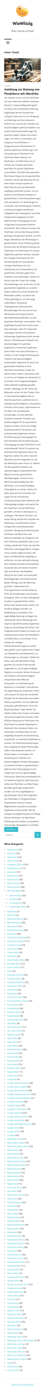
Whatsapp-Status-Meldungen (20, 1340)
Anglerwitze (12, 849)
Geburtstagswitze (15, 1019)
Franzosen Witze (14, 997)
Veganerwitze (13, 1310)
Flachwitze (12, 993)
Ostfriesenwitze (14, 1202)
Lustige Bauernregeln (17, 1086)
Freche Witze (13, 1008)
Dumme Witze (13, 967)
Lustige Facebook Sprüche (19, 1094)
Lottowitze (12, 1079)
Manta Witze (13, 1154)
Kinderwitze (12, 1053)
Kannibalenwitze (14, 1049)
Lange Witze (12, 1071)
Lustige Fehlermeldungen (18, 1098)
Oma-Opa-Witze (14, 1187)
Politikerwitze (13, 1217)
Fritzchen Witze (14, 1012)
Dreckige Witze (14, 963)
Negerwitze (12, 1183)
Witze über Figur (14, 1347)
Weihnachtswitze (15, 1329)
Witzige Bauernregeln (17, 1359)
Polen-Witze (12, 1213)
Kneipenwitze (13, 1060)
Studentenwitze (14, 1288)
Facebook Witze (14, 978)
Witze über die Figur (16, 1344)
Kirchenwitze (13, 1056)
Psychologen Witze (17, 906)
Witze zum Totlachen (16, 1355)
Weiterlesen (10, 829)
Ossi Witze (12, 1191)
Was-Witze (12, 1325)
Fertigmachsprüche (16, 982)
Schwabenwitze (14, 1254)
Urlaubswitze (13, 1306)
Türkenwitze (12, 1303)
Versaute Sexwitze (15, 1318)
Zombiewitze (13, 1366)
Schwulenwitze (14, 1265)
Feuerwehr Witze (15, 986)
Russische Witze (14, 1236)
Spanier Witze (13, 1280)
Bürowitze (11, 933)
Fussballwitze (13, 1015)
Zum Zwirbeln (13, 1370)
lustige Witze (13, 1127)
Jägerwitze (12, 1042)
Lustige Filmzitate (15, 1101)
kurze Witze (12, 1064)
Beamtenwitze (13, 887)
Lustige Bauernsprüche (17, 1090)
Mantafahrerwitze (15, 1157)
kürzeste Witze (14, 1068)
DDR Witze (12, 956)
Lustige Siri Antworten (17, 1109)
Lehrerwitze (12, 1075)
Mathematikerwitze (16, 1165)
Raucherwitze (13, 1228)
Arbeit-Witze (13, 860)
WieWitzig (22, 23)
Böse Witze (12, 926)
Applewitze (12, 857)
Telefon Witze (13, 1295)
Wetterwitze (13, 1333)
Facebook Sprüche (15, 974)
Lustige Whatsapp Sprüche (19, 1124)
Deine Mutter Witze (16, 960)
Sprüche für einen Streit (18, 1284)
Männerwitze (13, 1150)
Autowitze (11, 872)
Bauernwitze (13, 879)
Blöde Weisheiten (15, 919)
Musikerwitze (13, 1176)
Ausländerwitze (14, 868)
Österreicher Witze (15, 1195)
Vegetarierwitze (14, 1314)
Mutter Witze (13, 1180)
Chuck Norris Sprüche (16, 937)
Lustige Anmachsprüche (18, 1083)
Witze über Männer (16, 1351)
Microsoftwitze (14, 1168)
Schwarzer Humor (15, 1258)
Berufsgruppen (14, 890)
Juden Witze (12, 1045)
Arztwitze (13, 899)
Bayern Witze (13, 883)
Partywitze (12, 1206)
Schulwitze (12, 1250)
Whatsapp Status (15, 1336)
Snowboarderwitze (15, 1277)
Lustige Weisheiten (16, 1120)
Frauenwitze (13, 1004)
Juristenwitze (15, 903)
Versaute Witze (14, 1321)
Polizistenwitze (14, 1221)
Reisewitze (12, 1232)
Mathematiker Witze (16, 1161)
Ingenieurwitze (14, 1034)
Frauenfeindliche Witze (17, 1001)
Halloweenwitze (14, 1027)
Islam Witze (12, 1038)
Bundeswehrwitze (15, 930)
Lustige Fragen (14, 1105)
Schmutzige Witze (15, 1247)
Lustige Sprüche (14, 1113)
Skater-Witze (13, 1273)
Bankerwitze (13, 875)
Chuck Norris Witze (15, 941)
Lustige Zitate (13, 1131)
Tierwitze (11, 1299)
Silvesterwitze (13, 1269)
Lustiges (7, 85)
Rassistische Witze (15, 1224)
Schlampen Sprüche (16, 1243)
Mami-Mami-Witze (15, 1142)
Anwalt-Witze (15, 895)
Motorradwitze (14, 1172)
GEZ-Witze (12, 1023)
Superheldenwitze (15, 1292)
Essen (10, 971)
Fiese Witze (12, 989)
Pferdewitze (12, 1209)
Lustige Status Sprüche (17, 1116)
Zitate (10, 1362)
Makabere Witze (14, 1139)
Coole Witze (12, 948)
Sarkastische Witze (15, 1239)
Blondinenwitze (14, 922)
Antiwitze (11, 853)
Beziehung (12, 911)
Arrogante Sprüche (15, 864)
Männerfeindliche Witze (18, 1146)
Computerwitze (14, 945)
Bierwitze (11, 915)
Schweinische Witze (16, 1262)
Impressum (17, 1384)
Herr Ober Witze (14, 1030)
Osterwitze (12, 1198)
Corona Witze (13, 952)
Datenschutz (28, 1384)
